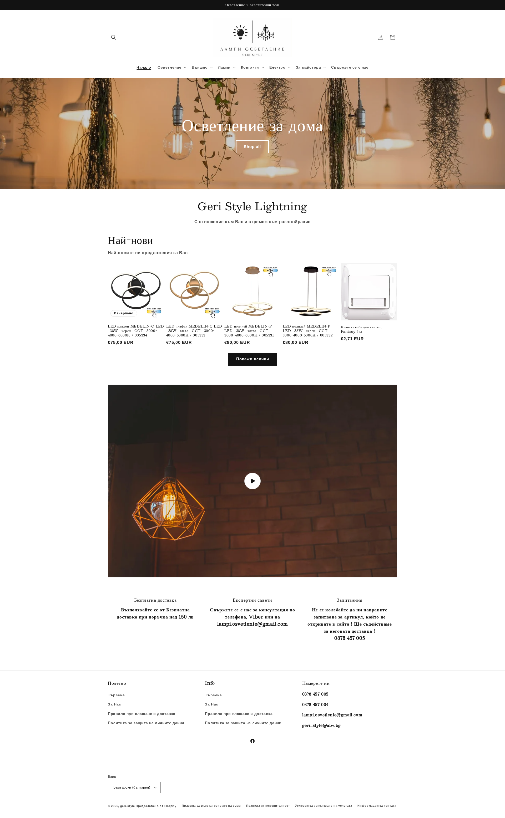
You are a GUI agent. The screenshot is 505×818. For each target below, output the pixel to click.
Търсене (116, 695)
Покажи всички (252, 359)
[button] (113, 37)
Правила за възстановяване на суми (211, 805)
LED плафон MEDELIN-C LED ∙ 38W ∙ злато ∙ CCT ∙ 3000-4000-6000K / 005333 (194, 331)
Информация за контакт (376, 805)
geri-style (127, 805)
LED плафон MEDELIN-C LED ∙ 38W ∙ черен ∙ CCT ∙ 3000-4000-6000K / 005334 (136, 331)
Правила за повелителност (268, 805)
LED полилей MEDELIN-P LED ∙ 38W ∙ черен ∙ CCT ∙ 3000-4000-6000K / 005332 (307, 331)
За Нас (114, 704)
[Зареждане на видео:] (252, 481)
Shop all (252, 146)
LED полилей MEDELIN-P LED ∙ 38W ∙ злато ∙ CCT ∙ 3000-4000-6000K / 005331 (249, 331)
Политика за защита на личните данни (146, 723)
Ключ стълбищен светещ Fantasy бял (361, 329)
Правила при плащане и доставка (141, 714)
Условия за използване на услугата (323, 805)
